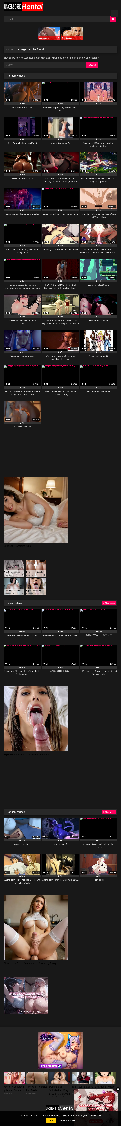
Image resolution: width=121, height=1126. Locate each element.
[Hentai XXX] (60, 7)
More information (67, 1120)
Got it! (51, 1120)
